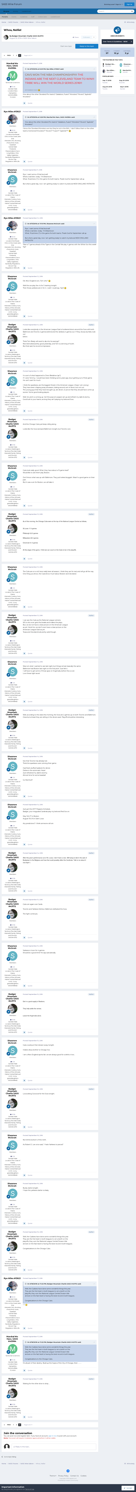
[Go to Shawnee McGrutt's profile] (12, 180)
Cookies (83, 1476)
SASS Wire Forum (12, 4)
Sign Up (129, 4)
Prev (9, 55)
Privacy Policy (63, 1476)
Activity (15, 11)
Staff (32, 17)
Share (76, 37)
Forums (5, 17)
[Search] (132, 11)
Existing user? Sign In (113, 4)
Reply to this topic (87, 46)
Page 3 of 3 (27, 55)
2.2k (13, 191)
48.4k (13, 130)
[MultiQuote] (24, 103)
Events (14, 17)
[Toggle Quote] (26, 69)
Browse (6, 11)
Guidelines (23, 17)
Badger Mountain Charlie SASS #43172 (27, 36)
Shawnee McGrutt (12, 171)
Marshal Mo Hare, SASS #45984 (12, 65)
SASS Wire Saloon (30, 38)
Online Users (42, 17)
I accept (128, 1488)
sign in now (52, 1436)
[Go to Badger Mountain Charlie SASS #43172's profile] (6, 37)
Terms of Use (29, 1489)
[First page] (4, 55)
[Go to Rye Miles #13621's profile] (12, 119)
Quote (30, 103)
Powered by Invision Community (68, 1480)
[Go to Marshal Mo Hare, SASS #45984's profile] (12, 76)
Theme (52, 1476)
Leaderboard (55, 17)
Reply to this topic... (22, 1447)
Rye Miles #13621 (12, 111)
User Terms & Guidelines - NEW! (115, 41)
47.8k (13, 350)
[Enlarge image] (39, 90)
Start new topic (66, 46)
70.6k (13, 87)
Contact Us (74, 1476)
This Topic (124, 11)
